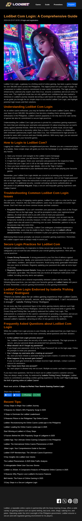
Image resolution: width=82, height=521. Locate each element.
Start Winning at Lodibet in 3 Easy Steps (20, 431)
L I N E (37, 395)
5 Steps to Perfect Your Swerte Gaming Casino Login (41, 386)
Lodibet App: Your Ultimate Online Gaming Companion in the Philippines (32, 440)
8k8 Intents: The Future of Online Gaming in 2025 (23, 478)
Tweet (17, 395)
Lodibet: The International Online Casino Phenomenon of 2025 (28, 444)
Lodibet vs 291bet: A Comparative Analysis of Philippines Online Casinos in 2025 (36, 470)
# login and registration (29, 20)
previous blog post (25, 186)
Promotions (58, 4)
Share (9, 395)
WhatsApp (27, 395)
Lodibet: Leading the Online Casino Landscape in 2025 (25, 427)
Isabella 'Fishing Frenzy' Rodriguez (56, 375)
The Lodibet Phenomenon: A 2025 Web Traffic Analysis (25, 461)
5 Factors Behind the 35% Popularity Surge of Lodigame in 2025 (29, 436)
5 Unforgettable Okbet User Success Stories (21, 465)
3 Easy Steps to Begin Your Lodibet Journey (21, 406)
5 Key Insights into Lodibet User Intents (19, 457)
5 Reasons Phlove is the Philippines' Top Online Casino (26, 418)
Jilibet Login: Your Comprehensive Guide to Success (25, 448)
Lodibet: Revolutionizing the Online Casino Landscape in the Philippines (32, 423)
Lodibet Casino (62, 282)
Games (38, 4)
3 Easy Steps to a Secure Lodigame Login (20, 483)
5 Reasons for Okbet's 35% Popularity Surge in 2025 (25, 410)
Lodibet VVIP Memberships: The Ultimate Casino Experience (28, 453)
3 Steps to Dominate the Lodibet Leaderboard (22, 414)
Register (71, 4)
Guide (47, 4)
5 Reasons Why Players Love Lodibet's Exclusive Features (27, 474)
